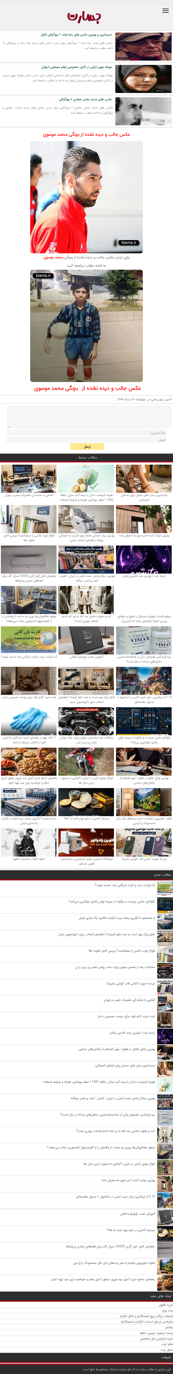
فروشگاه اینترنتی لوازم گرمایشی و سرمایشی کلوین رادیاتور (86, 861)
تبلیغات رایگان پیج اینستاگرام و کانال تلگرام (146, 1316)
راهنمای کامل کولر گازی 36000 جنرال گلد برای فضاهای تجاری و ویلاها (29, 578)
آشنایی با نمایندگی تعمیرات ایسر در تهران (29, 495)
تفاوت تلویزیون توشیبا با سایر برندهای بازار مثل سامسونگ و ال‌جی (144, 821)
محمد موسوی (53, 257)
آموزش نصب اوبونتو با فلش (86, 656)
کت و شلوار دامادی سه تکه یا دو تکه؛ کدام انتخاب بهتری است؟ (86, 618)
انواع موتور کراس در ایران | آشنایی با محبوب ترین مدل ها (86, 780)
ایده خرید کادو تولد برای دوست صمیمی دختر (29, 697)
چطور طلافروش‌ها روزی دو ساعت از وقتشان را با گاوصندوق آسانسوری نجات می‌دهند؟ (29, 618)
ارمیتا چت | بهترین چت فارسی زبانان (144, 576)
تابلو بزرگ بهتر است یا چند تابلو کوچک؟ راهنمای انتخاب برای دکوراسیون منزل (87, 699)
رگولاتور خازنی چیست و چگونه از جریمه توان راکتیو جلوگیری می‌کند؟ (144, 740)
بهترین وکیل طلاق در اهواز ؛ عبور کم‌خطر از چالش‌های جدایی (144, 780)
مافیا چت (167, 1344)
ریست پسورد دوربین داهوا (156, 1332)
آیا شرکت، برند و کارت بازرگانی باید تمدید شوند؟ (29, 656)
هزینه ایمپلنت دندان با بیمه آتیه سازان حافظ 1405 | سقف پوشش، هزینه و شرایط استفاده (86, 497)
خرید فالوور (166, 1304)
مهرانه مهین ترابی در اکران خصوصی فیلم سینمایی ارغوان (76, 66)
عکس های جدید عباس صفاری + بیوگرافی (85, 99)
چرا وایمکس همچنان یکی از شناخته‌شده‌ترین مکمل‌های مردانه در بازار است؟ (144, 659)
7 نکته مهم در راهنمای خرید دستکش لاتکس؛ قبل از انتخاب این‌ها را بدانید (29, 740)
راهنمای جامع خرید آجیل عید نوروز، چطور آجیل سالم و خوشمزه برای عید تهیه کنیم (29, 780)
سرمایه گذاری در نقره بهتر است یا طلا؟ (86, 818)
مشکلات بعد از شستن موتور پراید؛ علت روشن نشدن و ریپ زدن (86, 740)
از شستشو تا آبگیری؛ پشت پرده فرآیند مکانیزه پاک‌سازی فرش (29, 821)
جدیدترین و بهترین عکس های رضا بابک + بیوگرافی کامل (76, 34)
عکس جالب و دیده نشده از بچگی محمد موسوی (86, 134)
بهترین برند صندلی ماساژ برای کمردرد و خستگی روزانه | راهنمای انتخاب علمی (86, 538)
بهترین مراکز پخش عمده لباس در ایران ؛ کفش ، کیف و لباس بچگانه (86, 578)
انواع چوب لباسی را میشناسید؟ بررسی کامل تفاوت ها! (29, 538)
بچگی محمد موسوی (56, 388)
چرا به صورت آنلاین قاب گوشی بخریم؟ (144, 859)
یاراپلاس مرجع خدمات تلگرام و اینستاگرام (147, 1321)
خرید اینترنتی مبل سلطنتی (156, 1338)
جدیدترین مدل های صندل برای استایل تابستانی (144, 497)
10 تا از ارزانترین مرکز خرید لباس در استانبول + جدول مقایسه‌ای (144, 699)
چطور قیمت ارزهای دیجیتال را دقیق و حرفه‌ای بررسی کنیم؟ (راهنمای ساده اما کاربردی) (144, 618)
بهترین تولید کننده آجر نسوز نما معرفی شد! (144, 535)
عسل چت (167, 1349)
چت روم (167, 1310)
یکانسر (169, 1327)
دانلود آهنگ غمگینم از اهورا (29, 859)
